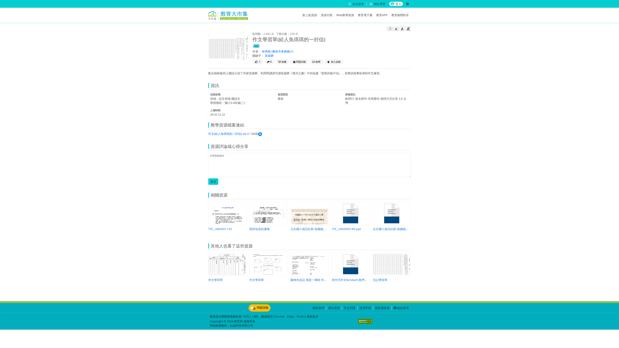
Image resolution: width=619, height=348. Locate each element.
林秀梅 (266, 51)
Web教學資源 (345, 15)
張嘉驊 (269, 56)
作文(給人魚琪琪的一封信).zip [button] (227, 134)
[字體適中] (402, 29)
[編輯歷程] (390, 29)
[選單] (407, 4)
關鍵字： (258, 56)
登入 (398, 4)
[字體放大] (408, 29)
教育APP (382, 15)
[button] (282, 61)
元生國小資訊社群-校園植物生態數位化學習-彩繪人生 (392, 229)
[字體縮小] (396, 29)
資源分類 (326, 15)
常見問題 (349, 308)
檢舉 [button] (318, 61)
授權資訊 (350, 94)
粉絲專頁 (403, 308)
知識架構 (215, 94)
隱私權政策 (382, 308)
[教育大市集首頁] (228, 14)
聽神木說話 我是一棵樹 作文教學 (309, 280)
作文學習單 (215, 280)
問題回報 (262, 307)
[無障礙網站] (365, 321)
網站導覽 (334, 308)
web (256, 46)
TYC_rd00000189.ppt (346, 229)
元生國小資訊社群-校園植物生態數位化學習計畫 (309, 229)
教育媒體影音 (400, 15)
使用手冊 (365, 308)
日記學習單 (380, 280)
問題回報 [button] (301, 61)
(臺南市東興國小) (282, 51)
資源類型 (283, 94)
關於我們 (318, 308)
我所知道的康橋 (259, 229)
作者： (256, 51)
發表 (213, 182)
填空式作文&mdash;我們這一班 (351, 280)
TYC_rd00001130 (220, 229)
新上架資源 (309, 15)
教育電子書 (365, 15)
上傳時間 (215, 110)
